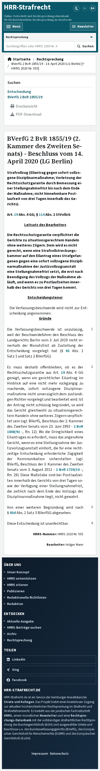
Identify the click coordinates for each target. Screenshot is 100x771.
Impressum (40, 753)
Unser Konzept (18, 572)
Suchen (14, 82)
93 (67, 351)
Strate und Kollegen (19, 702)
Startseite (21, 59)
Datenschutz (59, 753)
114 (42, 214)
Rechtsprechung (50, 59)
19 (16, 214)
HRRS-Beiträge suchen (24, 627)
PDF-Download (27, 114)
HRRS (8, 715)
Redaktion (15, 603)
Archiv (12, 633)
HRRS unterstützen (21, 578)
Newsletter (48, 715)
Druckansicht (26, 106)
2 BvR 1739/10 (68, 469)
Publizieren (16, 591)
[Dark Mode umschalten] (76, 8)
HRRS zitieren (17, 584)
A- (85, 8)
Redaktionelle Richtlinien (26, 597)
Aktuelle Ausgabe (20, 621)
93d (13, 512)
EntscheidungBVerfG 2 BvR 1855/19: (25, 94)
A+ (93, 8)
